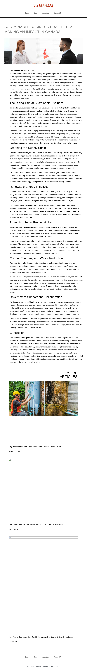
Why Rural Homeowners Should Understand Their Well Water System (35, 447)
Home (27, 13)
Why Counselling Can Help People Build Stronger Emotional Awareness (36, 524)
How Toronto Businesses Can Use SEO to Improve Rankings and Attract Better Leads (41, 637)
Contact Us (57, 13)
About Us (45, 13)
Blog (35, 13)
